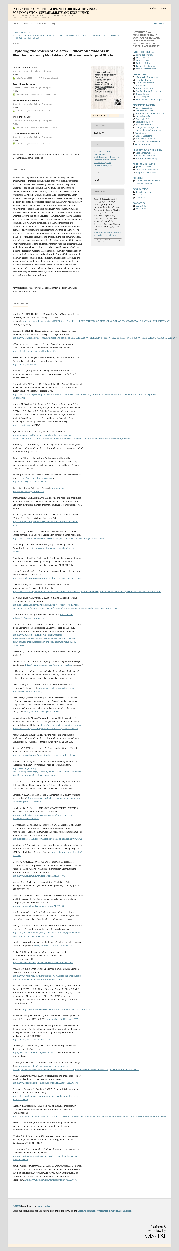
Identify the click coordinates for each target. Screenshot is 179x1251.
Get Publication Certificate (148, 180)
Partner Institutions (145, 66)
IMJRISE (17, 1206)
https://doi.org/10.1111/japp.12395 (62, 1019)
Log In (139, 194)
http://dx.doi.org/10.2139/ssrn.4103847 (31, 481)
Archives (41, 24)
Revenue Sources (143, 144)
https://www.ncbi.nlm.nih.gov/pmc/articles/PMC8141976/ (39, 875)
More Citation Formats (103, 241)
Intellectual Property (145, 138)
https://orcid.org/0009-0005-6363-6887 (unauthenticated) (37, 94)
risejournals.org (45, 1206)
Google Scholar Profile (146, 172)
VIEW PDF (100, 115)
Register (154, 8)
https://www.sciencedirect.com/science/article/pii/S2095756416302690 (45, 1082)
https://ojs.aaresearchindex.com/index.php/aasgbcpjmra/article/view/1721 (47, 838)
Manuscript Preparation (147, 77)
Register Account (144, 192)
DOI (115, 115)
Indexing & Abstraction (147, 169)
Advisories (141, 208)
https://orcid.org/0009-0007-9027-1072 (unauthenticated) (37, 111)
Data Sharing (141, 133)
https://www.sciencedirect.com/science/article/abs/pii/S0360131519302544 (57, 1009)
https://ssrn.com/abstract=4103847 (37, 478)
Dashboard (141, 197)
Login (163, 8)
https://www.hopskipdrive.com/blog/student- (33, 1052)
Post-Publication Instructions (149, 91)
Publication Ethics (144, 110)
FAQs (53, 24)
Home (16, 24)
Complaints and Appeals (147, 127)
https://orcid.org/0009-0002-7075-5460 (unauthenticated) (37, 127)
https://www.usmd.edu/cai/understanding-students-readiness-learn (44, 755)
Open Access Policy (145, 108)
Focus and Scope (143, 57)
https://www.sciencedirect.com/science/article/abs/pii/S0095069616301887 (47, 578)
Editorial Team (143, 60)
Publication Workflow (146, 155)
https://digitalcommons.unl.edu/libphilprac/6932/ (35, 351)
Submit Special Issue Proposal (150, 99)
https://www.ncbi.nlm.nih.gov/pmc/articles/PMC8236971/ (50, 1179)
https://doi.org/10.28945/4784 (26, 364)
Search (160, 24)
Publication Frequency (146, 158)
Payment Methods (144, 183)
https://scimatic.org (21, 425)
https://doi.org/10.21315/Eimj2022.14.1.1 (31, 1039)
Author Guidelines (144, 88)
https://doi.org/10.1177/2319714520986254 (53, 945)
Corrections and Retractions (149, 130)
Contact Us (141, 206)
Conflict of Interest (144, 122)
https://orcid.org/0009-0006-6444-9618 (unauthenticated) (37, 144)
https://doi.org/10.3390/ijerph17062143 (42, 711)
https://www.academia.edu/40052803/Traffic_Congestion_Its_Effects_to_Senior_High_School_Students (60, 538)
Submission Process (145, 82)
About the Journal (144, 54)
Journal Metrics (143, 166)
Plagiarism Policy (143, 116)
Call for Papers (142, 96)
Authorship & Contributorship (150, 113)
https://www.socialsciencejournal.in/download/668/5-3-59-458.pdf (43, 962)
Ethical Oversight (144, 135)
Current (27, 24)
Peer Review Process (145, 152)
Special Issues (142, 94)
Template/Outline (144, 80)
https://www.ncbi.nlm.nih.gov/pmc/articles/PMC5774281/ (39, 906)
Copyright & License (145, 119)
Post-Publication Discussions (149, 141)
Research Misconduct (146, 124)
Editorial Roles (143, 63)
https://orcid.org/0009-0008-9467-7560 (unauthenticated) (37, 78)
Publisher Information (146, 68)
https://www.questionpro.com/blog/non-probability (49, 665)
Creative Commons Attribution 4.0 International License (106, 1210)
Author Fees (141, 85)
